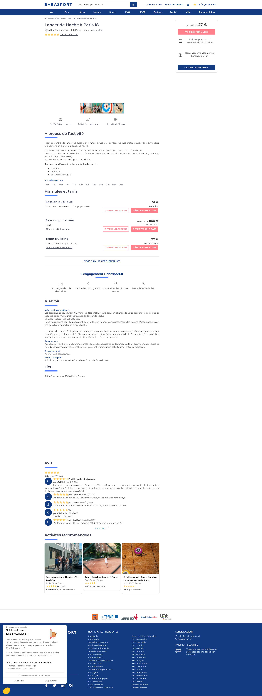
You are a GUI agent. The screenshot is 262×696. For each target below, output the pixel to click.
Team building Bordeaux (100, 660)
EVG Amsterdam (140, 663)
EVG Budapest (139, 657)
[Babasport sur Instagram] (72, 686)
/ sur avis (69, 34)
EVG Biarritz (138, 645)
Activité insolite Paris (98, 648)
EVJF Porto (137, 681)
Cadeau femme (139, 687)
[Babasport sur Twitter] (56, 686)
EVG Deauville (139, 642)
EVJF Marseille (95, 666)
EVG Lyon (93, 672)
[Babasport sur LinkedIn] (64, 686)
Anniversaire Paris (97, 645)
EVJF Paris (93, 639)
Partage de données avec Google (22, 666)
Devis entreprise (174, 4)
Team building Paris (98, 642)
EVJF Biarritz (138, 648)
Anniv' (173, 12)
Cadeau (158, 12)
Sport (112, 12)
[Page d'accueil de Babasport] (58, 4)
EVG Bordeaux (95, 654)
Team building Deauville (144, 636)
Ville (188, 12)
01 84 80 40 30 (153, 4)
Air (51, 12)
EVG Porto (137, 669)
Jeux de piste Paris (97, 651)
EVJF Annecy (138, 654)
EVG (127, 12)
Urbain (97, 12)
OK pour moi (51, 680)
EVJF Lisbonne (139, 678)
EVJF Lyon (93, 675)
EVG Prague (138, 660)
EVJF (142, 12)
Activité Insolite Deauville (100, 687)
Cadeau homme (140, 684)
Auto (82, 12)
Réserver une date (144, 210)
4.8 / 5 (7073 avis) (206, 4)
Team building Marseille (100, 669)
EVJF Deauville (139, 639)
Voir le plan (96, 30)
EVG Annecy (138, 651)
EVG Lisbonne (139, 666)
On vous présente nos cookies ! (21, 669)
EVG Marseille (95, 663)
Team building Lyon (98, 678)
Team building (207, 12)
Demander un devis (196, 67)
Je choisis (19, 680)
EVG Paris (93, 636)
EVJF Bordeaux (95, 657)
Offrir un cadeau (116, 210)
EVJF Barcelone (139, 675)
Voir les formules (196, 32)
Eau (67, 12)
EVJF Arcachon (95, 684)
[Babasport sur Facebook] (48, 686)
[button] (6, 690)
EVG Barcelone (139, 672)
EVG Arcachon (95, 681)
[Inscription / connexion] (188, 4)
